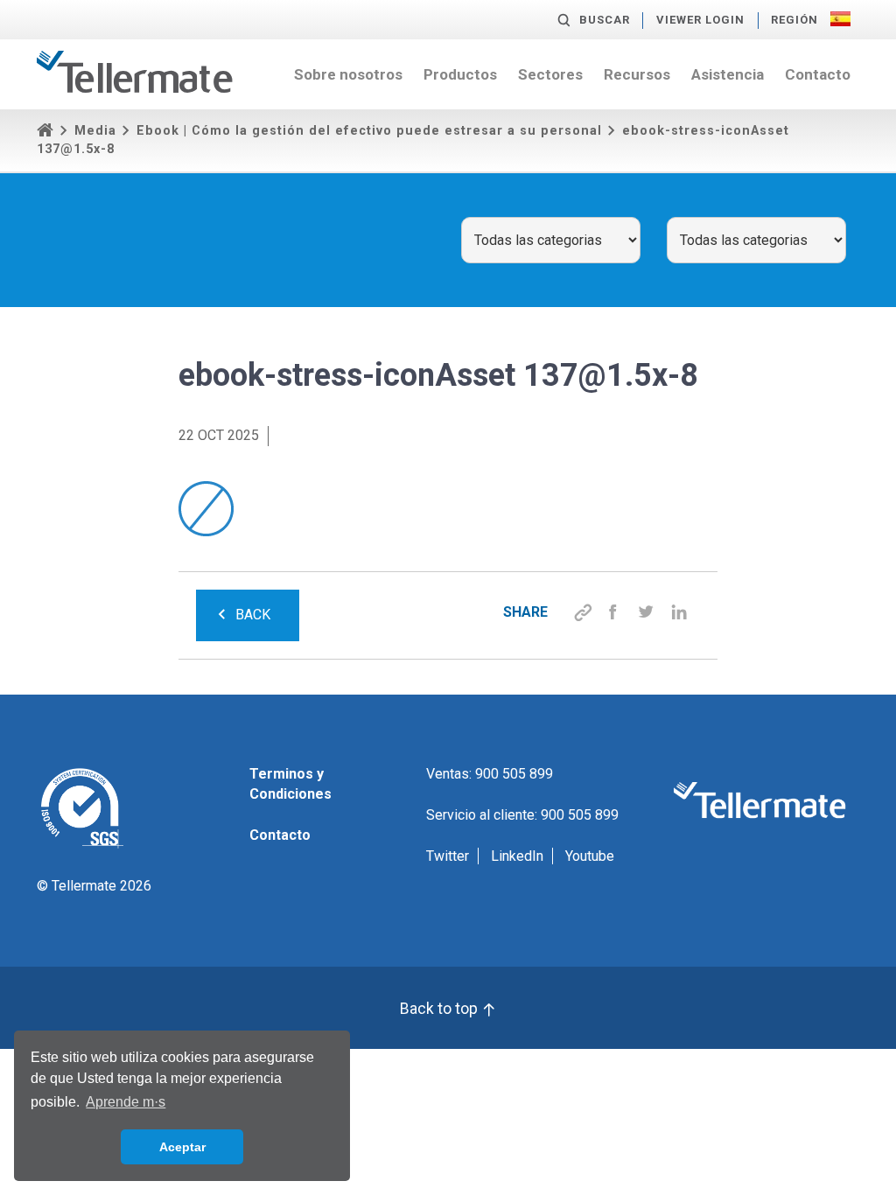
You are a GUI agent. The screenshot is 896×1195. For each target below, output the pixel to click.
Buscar (604, 19)
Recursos (637, 74)
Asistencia (727, 74)
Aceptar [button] (182, 1147)
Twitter (447, 856)
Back (252, 614)
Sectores (550, 74)
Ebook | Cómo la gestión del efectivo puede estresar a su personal (369, 130)
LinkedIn (517, 856)
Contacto (817, 74)
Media (95, 130)
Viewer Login (700, 19)
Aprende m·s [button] (125, 1101)
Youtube (589, 856)
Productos (460, 74)
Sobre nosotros (348, 74)
